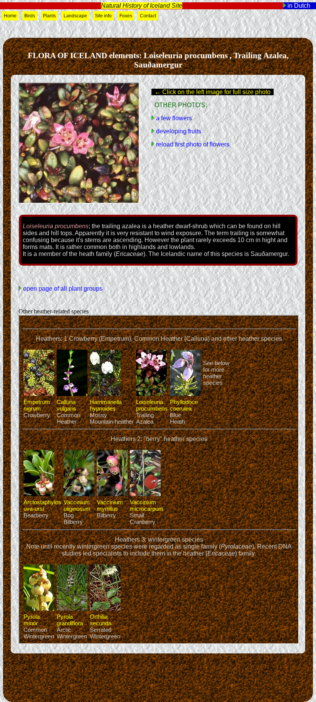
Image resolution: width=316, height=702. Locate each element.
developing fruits (178, 131)
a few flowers (173, 118)
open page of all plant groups (62, 288)
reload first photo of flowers (192, 144)
